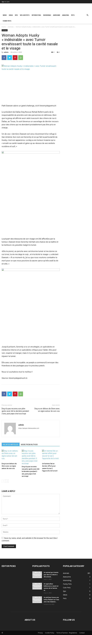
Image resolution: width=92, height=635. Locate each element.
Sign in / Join (5, 2)
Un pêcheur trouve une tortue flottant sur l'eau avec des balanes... (51, 600)
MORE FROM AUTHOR (29, 445)
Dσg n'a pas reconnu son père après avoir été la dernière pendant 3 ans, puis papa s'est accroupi (15, 411)
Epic (16, 15)
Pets (73, 15)
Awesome (56, 15)
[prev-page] (3, 480)
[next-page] (7, 480)
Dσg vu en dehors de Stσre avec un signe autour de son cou (47, 409)
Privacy (40, 633)
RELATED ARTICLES (10, 445)
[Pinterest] (15, 57)
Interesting (36, 15)
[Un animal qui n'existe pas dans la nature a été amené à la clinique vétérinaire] (37, 574)
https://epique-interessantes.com (28, 428)
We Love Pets (24, 15)
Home (4, 27)
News (5, 15)
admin (6, 52)
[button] (87, 15)
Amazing (65, 15)
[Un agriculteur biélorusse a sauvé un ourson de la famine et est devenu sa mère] (37, 586)
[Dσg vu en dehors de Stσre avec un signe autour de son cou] (10, 455)
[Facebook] (4, 57)
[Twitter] (9, 57)
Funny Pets (7, 21)
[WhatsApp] (20, 57)
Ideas (11, 15)
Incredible (47, 15)
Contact (82, 633)
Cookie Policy (49, 633)
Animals (11, 27)
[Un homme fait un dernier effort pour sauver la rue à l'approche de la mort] (51, 455)
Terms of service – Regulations (66, 633)
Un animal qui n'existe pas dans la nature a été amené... (51, 575)
